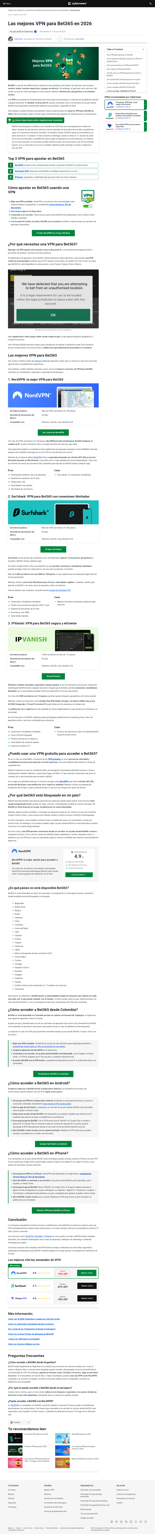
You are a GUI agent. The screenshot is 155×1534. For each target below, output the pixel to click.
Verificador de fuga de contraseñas (93, 1501)
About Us (11, 1528)
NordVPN (38, 457)
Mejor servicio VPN (20, 15)
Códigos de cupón (87, 1518)
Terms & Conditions (51, 1528)
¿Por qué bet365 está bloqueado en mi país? (123, 79)
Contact (18, 1528)
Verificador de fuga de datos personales (91, 1495)
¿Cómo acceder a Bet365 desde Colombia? (123, 83)
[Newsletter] (145, 1521)
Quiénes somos (122, 1490)
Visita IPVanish (53, 676)
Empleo (119, 1503)
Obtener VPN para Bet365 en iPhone (53, 1210)
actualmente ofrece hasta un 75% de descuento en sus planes (39, 1046)
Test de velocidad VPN (88, 1514)
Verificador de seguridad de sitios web (94, 1505)
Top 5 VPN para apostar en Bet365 (120, 55)
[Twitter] (111, 1521)
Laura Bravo (79, 39)
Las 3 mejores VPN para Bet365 (119, 69)
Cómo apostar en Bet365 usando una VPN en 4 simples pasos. (124, 60)
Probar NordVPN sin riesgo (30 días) (53, 233)
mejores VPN (40, 361)
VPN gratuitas (54, 759)
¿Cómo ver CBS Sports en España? (24, 1339)
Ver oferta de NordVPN (53, 432)
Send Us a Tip (27, 1528)
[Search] (150, 3)
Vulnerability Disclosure (16, 1530)
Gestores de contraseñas (53, 1498)
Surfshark (38, 1236)
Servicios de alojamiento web (55, 1511)
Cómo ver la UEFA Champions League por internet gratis (34, 1319)
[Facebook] (116, 1521)
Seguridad (12, 1503)
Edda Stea (18, 39)
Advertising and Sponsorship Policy (72, 1528)
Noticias (11, 1494)
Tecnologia (12, 1507)
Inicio (10, 15)
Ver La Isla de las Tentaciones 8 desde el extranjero (32, 1329)
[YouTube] (135, 1521)
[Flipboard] (140, 1521)
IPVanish (48, 1236)
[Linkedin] (131, 1521)
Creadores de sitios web (53, 1507)
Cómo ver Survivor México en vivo (24, 1344)
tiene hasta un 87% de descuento (57, 1104)
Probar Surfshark (53, 549)
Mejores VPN (49, 1490)
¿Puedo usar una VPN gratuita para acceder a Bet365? (124, 74)
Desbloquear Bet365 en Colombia (53, 1074)
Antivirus (47, 1494)
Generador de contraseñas (90, 1490)
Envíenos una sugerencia (126, 1494)
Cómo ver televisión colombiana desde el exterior (31, 1324)
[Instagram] (121, 1521)
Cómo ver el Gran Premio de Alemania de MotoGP (31, 1334)
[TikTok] (126, 1521)
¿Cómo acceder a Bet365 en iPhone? (121, 91)
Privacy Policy (38, 1528)
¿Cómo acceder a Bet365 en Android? (121, 87)
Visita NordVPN (77, 875)
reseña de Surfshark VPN (60, 590)
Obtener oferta (87, 1273)
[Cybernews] (77, 3)
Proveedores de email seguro (55, 1503)
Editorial (11, 1498)
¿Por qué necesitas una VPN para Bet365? (123, 65)
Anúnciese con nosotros (126, 1498)
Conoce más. (75, 10)
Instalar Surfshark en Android (53, 1144)
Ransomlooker (86, 1509)
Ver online (12, 1490)
